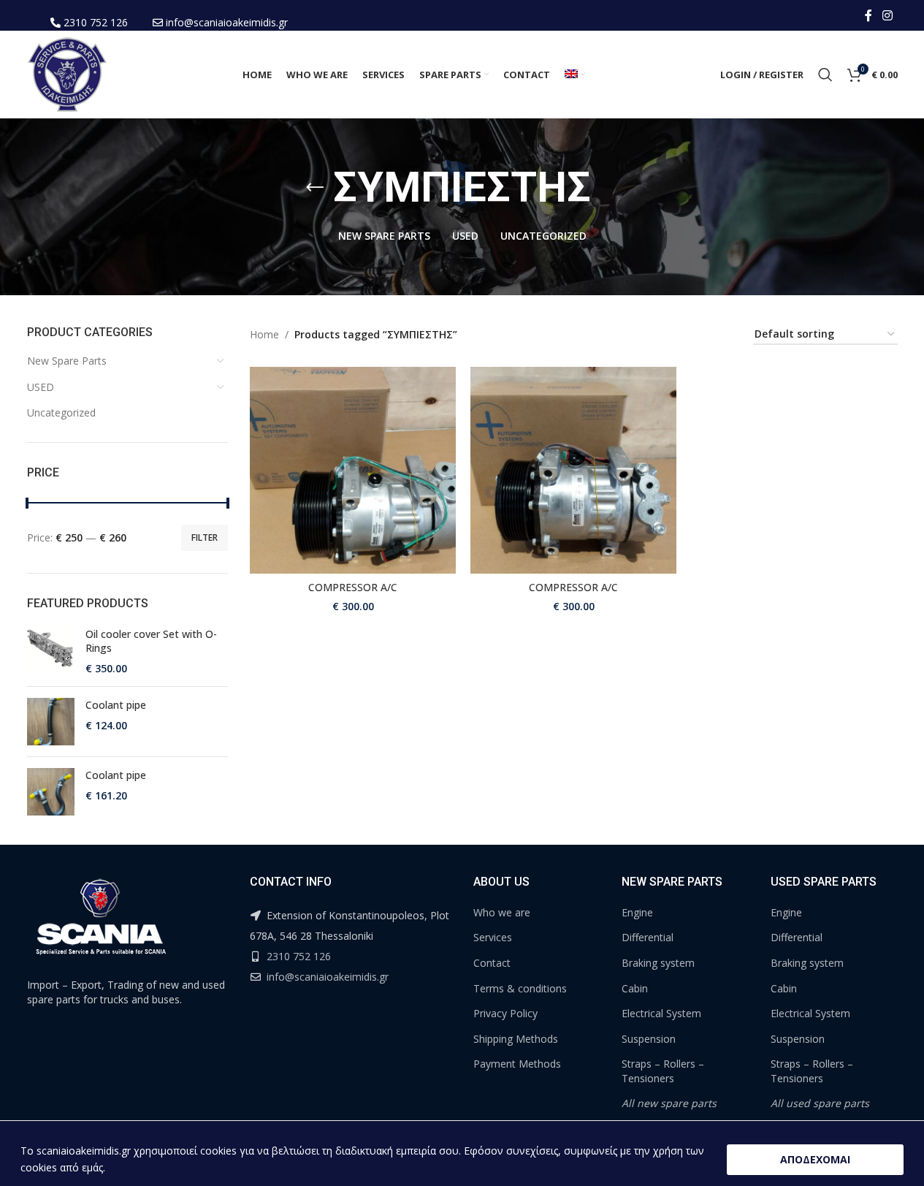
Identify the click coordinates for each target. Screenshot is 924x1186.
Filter (204, 537)
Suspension (649, 1039)
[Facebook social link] (868, 15)
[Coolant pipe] (51, 721)
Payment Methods (517, 1064)
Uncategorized (61, 412)
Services (492, 937)
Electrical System (661, 1013)
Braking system (658, 963)
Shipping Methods (515, 1039)
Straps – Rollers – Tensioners (663, 1071)
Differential (647, 937)
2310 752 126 (96, 22)
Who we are (501, 912)
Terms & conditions (520, 988)
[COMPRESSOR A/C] (353, 470)
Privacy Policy (505, 1013)
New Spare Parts (67, 361)
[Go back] (315, 187)
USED (40, 387)
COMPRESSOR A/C (352, 587)
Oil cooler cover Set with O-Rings (151, 641)
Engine (637, 912)
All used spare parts (820, 1103)
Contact (492, 963)
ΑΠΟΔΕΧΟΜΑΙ (815, 1159)
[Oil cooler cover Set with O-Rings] (51, 651)
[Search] (825, 74)
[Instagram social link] (887, 15)
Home (264, 334)
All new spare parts (669, 1103)
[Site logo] (67, 73)
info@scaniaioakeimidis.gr (227, 22)
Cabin (635, 988)
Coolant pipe (115, 705)
